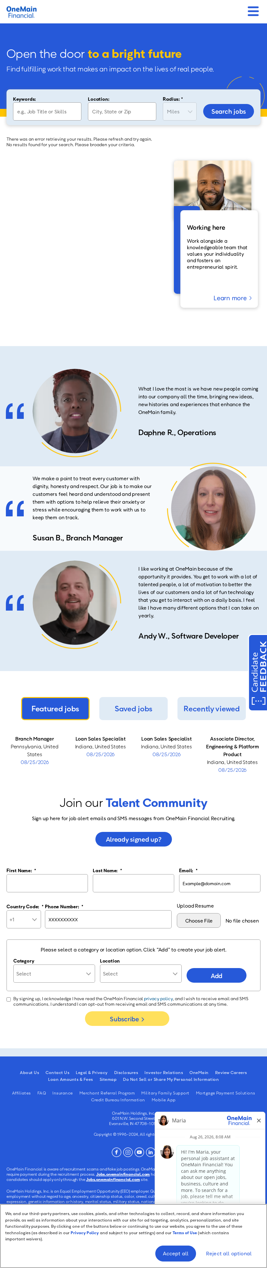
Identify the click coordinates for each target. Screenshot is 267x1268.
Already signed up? (134, 839)
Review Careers (231, 1072)
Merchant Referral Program (107, 1092)
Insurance (62, 1092)
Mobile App (164, 1099)
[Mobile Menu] (253, 9)
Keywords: (24, 99)
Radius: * (173, 99)
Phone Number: (64, 906)
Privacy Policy (85, 1232)
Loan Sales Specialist (101, 738)
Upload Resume (195, 905)
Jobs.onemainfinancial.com (123, 1174)
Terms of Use (185, 1232)
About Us (29, 1072)
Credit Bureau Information (118, 1099)
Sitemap (108, 1079)
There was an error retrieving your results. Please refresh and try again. (79, 139)
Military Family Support (165, 1092)
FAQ (41, 1092)
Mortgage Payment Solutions (225, 1092)
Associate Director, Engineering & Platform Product (232, 746)
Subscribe (124, 1019)
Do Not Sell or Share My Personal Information (171, 1079)
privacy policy (158, 998)
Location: (98, 99)
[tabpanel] (133, 754)
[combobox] (122, 111)
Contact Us (57, 1072)
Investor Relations (164, 1072)
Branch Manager (34, 738)
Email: (188, 870)
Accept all (176, 1253)
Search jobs (228, 111)
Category (23, 961)
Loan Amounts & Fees (70, 1079)
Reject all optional (229, 1253)
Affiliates (21, 1092)
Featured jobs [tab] (55, 708)
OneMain (199, 1072)
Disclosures (126, 1072)
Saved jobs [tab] (133, 708)
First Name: (21, 870)
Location (110, 961)
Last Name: (107, 870)
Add (216, 975)
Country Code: (25, 906)
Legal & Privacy (92, 1072)
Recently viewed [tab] (211, 708)
